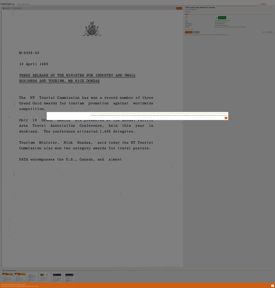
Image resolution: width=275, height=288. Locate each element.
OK (226, 118)
